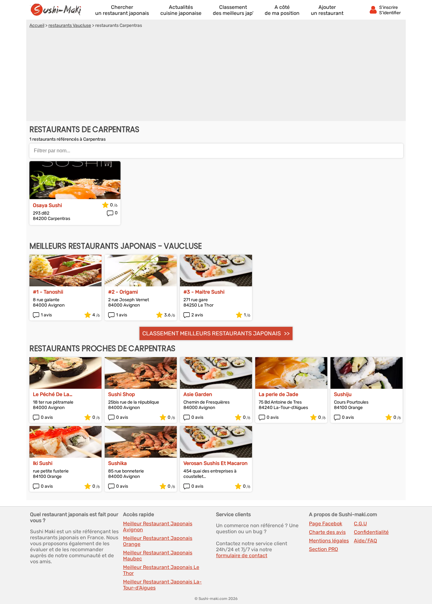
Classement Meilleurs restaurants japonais (211, 333)
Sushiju (343, 394)
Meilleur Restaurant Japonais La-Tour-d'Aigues (162, 585)
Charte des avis (327, 532)
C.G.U (360, 524)
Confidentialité (371, 532)
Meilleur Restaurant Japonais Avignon (157, 527)
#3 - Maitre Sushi (204, 292)
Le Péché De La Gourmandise (51, 394)
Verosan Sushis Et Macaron (215, 463)
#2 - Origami (123, 292)
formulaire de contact (241, 555)
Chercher (122, 10)
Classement (233, 10)
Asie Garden (197, 394)
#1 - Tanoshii (48, 292)
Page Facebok (325, 524)
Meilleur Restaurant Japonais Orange (157, 541)
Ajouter (327, 10)
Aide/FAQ (365, 541)
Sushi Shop (121, 394)
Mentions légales (329, 541)
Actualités (180, 10)
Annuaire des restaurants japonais (58, 10)
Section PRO (323, 549)
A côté (282, 10)
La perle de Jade (278, 394)
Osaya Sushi (47, 205)
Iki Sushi (42, 463)
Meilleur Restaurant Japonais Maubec (157, 556)
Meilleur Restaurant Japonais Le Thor (161, 570)
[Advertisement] (216, 75)
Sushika (117, 463)
